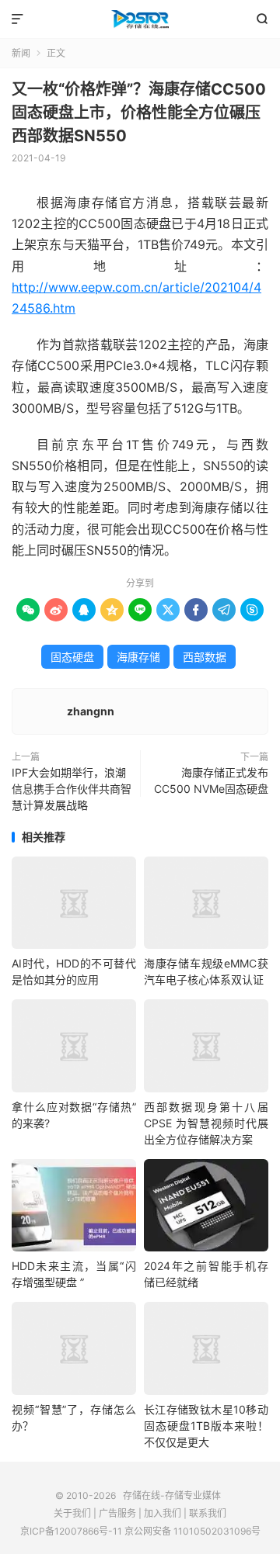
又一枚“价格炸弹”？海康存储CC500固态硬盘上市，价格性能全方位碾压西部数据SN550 (139, 112)
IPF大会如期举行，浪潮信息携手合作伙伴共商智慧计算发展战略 (71, 789)
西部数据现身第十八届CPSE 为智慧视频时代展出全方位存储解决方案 (206, 1123)
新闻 (21, 53)
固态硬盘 (72, 656)
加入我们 (162, 1513)
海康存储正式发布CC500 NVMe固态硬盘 (211, 780)
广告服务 (117, 1513)
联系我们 (207, 1513)
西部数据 (204, 656)
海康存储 (138, 656)
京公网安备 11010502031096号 (192, 1531)
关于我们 (72, 1513)
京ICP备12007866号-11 (71, 1531)
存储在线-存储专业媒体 (140, 19)
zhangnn (90, 711)
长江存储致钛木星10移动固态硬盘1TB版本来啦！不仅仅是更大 (206, 1425)
